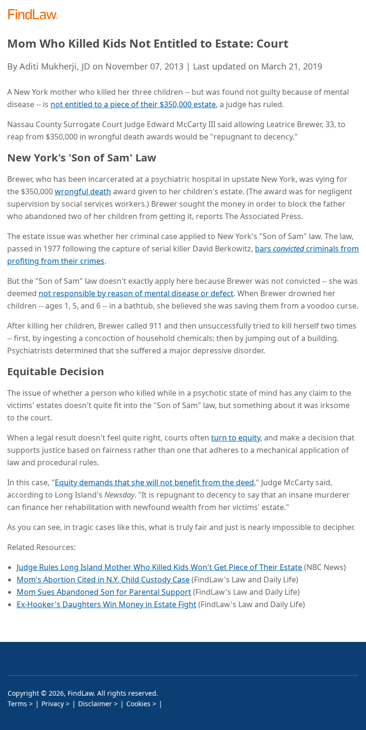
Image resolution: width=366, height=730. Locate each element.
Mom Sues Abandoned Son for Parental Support (104, 592)
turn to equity (235, 437)
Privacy (52, 703)
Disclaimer (95, 703)
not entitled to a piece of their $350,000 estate (133, 104)
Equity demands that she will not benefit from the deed (154, 482)
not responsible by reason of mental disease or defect (136, 293)
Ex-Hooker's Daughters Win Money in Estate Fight (106, 604)
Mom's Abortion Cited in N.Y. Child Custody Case (103, 579)
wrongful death (83, 191)
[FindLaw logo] (36, 15)
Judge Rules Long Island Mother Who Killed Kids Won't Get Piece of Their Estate (159, 567)
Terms (17, 703)
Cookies (138, 703)
